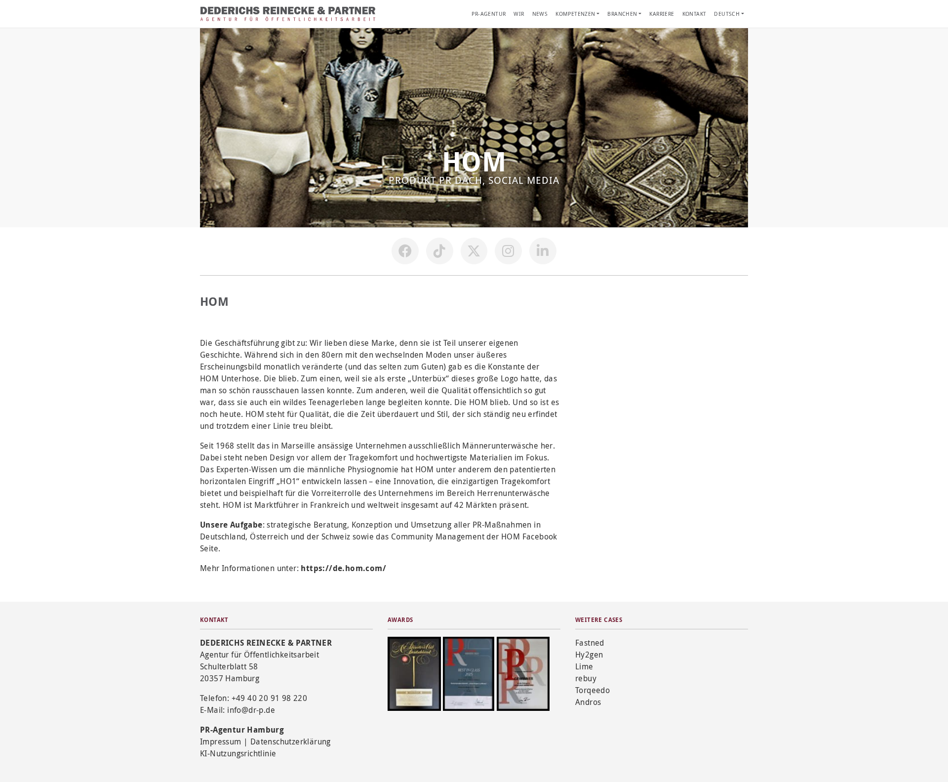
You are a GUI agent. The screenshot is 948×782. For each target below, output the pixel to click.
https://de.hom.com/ (343, 568)
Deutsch (727, 13)
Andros (588, 702)
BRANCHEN (622, 13)
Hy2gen (589, 654)
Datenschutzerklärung (290, 741)
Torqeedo (592, 690)
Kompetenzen (575, 13)
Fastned (589, 642)
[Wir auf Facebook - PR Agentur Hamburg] (405, 251)
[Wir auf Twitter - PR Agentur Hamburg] (474, 251)
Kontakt (694, 13)
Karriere (661, 13)
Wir (519, 13)
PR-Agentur (489, 13)
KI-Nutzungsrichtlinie (238, 753)
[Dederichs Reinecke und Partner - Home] (289, 14)
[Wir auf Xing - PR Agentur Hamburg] (542, 251)
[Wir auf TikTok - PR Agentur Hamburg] (439, 251)
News (540, 13)
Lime (584, 666)
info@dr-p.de (251, 709)
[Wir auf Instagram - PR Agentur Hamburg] (508, 251)
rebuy (585, 678)
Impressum (220, 741)
